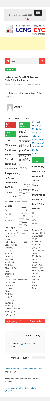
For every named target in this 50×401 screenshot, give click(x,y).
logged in (23, 343)
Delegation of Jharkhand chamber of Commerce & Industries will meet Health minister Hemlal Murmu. (14, 321)
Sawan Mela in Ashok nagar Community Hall (35, 321)
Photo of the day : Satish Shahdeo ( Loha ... (24, 368)
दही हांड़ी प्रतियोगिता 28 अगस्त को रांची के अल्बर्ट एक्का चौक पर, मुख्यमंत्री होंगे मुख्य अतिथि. (25, 146)
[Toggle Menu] (38, 13)
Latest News (9, 125)
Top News (10, 70)
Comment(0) (35, 84)
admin (23, 84)
